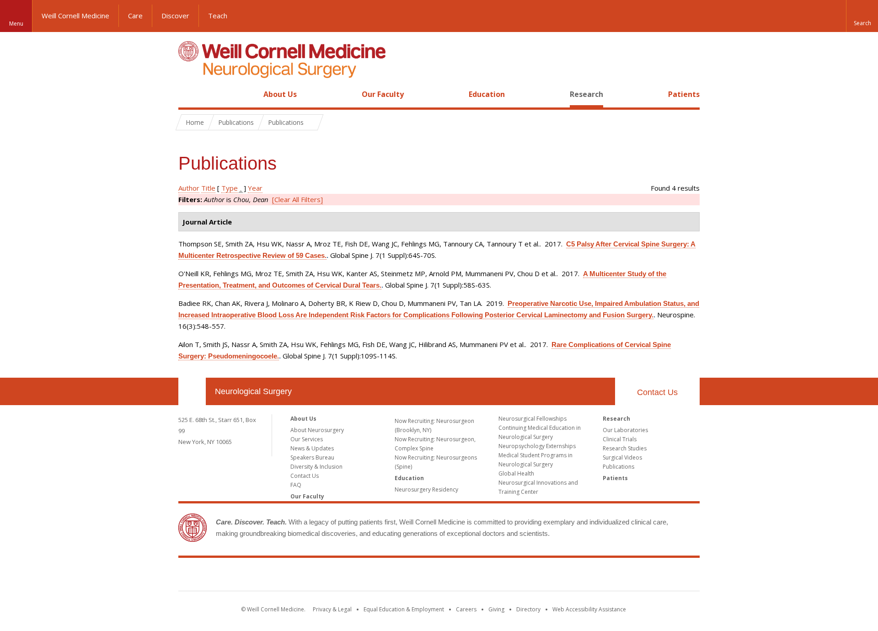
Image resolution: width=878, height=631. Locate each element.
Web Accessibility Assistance (589, 609)
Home (188, 94)
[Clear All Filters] (297, 199)
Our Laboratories (625, 430)
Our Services (306, 439)
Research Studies (625, 448)
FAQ (295, 485)
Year (255, 188)
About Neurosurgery (317, 430)
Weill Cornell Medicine (75, 15)
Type (229, 188)
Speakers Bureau (312, 457)
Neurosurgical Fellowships (532, 418)
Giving (496, 609)
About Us (280, 94)
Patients (684, 94)
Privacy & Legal (332, 609)
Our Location (192, 391)
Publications (618, 467)
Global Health (516, 473)
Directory (528, 609)
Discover (175, 15)
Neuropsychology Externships (537, 446)
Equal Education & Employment (404, 609)
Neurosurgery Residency (426, 489)
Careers (466, 609)
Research (586, 94)
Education (487, 94)
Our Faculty (383, 94)
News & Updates (312, 448)
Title (208, 188)
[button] (862, 16)
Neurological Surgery (253, 391)
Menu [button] (16, 23)
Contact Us (657, 392)
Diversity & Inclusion (316, 467)
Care (135, 15)
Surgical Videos (622, 457)
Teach (217, 15)
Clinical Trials (620, 439)
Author (188, 188)
